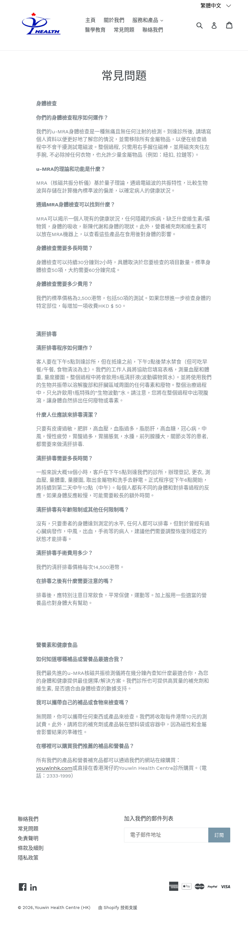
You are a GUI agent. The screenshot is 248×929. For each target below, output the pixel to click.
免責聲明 (28, 838)
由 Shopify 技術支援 (117, 907)
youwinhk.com (54, 768)
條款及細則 (31, 848)
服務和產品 (149, 20)
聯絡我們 (152, 30)
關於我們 (114, 20)
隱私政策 (28, 858)
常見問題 (124, 30)
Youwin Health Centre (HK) (63, 907)
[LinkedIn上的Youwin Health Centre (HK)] (33, 888)
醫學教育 (95, 30)
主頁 (90, 20)
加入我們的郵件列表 (148, 818)
